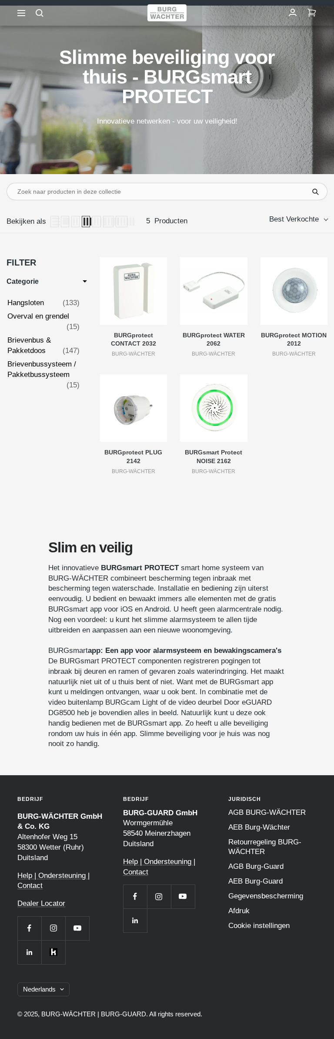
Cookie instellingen (259, 925)
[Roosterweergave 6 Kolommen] (122, 221)
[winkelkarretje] (312, 13)
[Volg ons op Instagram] (53, 928)
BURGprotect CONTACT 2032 (133, 339)
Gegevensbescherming (265, 896)
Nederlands (39, 989)
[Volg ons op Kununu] (53, 952)
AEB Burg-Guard (255, 881)
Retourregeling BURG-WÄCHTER (264, 847)
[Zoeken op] (39, 13)
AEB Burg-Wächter (259, 827)
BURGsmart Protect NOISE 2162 (213, 456)
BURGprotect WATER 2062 (214, 339)
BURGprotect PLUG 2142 (133, 456)
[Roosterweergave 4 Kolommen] (96, 221)
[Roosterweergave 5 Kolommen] (108, 221)
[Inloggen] (293, 13)
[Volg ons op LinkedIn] (29, 952)
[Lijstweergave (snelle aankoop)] (65, 221)
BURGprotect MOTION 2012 (294, 339)
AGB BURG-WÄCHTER (267, 812)
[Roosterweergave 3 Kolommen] (86, 221)
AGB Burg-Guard (256, 866)
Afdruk (239, 911)
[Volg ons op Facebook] (29, 928)
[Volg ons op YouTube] (77, 928)
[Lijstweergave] (54, 221)
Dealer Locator (41, 903)
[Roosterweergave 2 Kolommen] (75, 221)
